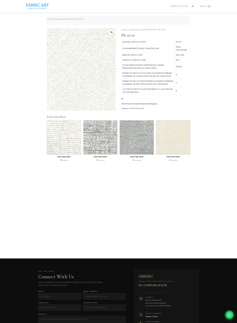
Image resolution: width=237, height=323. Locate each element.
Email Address (90, 291)
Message (43, 314)
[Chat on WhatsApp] (229, 315)
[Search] (193, 6)
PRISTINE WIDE (69, 19)
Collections (57, 19)
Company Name (90, 303)
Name (41, 291)
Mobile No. (44, 303)
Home (49, 19)
